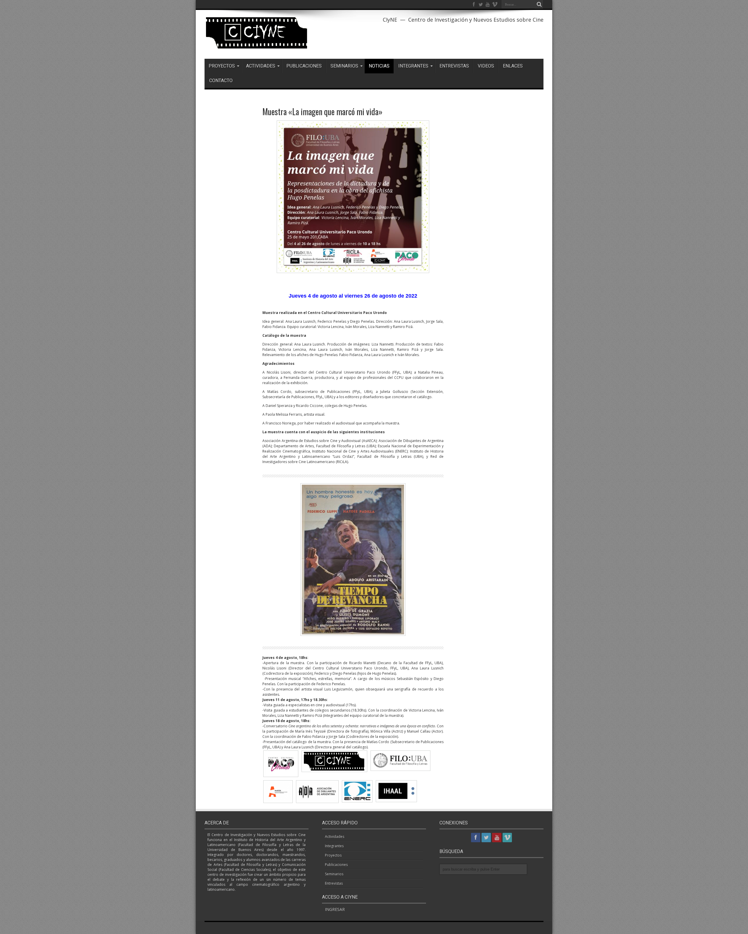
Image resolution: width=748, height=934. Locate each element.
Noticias (379, 66)
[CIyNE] (257, 44)
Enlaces (513, 66)
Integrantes (413, 66)
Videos (486, 66)
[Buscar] (539, 4)
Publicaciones (304, 66)
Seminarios (344, 66)
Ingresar (335, 909)
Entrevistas (454, 66)
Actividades (260, 66)
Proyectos (222, 66)
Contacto (221, 80)
